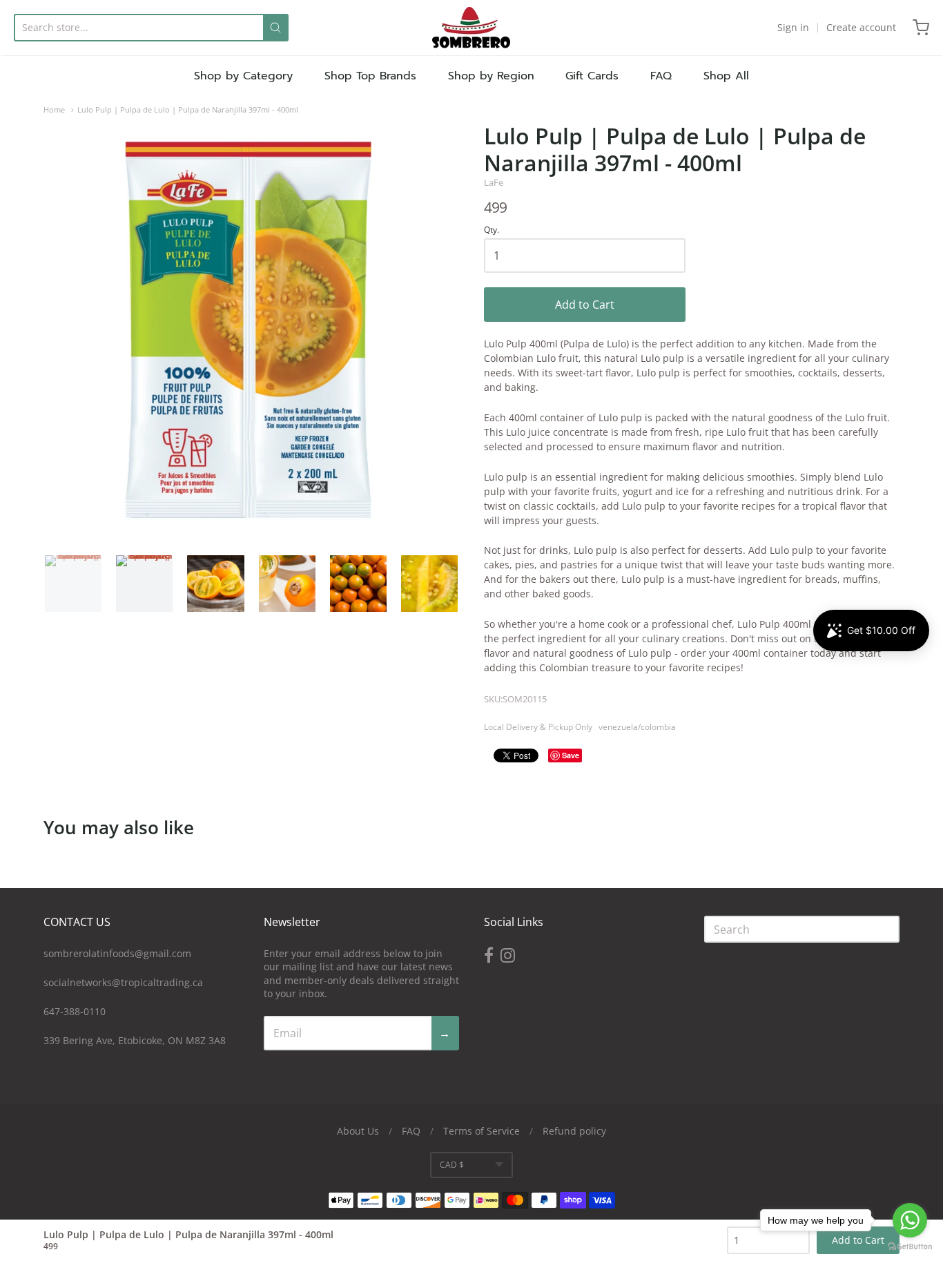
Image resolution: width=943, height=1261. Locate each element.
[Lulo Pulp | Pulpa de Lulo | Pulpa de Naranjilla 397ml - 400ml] (73, 583)
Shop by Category (243, 76)
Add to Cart (584, 304)
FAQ (661, 76)
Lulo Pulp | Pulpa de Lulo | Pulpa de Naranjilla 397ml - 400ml (187, 109)
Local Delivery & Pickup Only (538, 727)
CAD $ (452, 1165)
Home (54, 109)
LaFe (493, 182)
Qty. (491, 230)
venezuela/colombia (637, 727)
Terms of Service (481, 1130)
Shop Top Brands (370, 76)
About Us (358, 1130)
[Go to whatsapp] (910, 1220)
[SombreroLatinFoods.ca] (471, 27)
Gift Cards (592, 76)
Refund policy (574, 1130)
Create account (861, 27)
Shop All (726, 76)
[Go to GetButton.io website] (910, 1246)
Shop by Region (491, 76)
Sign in (793, 27)
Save (570, 755)
